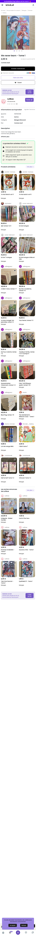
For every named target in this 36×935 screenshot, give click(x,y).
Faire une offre (18, 78)
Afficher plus (5, 136)
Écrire (29, 100)
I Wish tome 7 (23, 446)
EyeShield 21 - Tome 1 (25, 581)
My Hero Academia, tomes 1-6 (25, 289)
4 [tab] (22, 51)
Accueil (3, 10)
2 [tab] (17, 51)
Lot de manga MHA (7, 446)
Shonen (30, 10)
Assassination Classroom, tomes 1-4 (8, 384)
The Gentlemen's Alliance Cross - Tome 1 (26, 415)
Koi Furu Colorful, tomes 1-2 (8, 353)
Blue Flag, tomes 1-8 (7, 415)
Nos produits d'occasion (13, 10)
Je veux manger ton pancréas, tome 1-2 (7, 321)
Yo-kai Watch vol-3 (7, 194)
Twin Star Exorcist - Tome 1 (7, 582)
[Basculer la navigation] (2, 5)
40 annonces (11, 101)
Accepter (12, 925)
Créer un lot (29, 92)
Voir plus (30, 167)
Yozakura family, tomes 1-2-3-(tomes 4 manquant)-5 (26, 353)
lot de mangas (24, 226)
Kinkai (10, 5)
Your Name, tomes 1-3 (26, 320)
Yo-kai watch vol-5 (25, 194)
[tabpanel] (18, 32)
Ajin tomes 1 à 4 (6, 226)
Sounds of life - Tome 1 (26, 550)
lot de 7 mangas (6, 257)
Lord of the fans (24, 518)
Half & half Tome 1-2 (7, 478)
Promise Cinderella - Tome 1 (7, 550)
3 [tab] (19, 51)
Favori (19, 83)
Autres (4, 13)
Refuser (24, 925)
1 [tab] (14, 51)
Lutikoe (10, 99)
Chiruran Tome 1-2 (25, 478)
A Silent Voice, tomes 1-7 (9, 289)
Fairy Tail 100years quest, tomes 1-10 (25, 384)
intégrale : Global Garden (6, 519)
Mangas (24, 10)
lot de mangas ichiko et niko (27, 258)
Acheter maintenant (18, 69)
